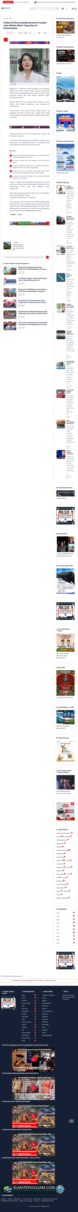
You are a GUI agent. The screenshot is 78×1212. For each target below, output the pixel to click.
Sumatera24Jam (36, 1206)
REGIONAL (59, 881)
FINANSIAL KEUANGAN (63, 833)
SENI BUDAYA (60, 888)
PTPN (68, 874)
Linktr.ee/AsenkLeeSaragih (25, 1201)
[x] (6, 48)
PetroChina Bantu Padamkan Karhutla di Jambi (37, 2)
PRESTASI (59, 871)
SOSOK (58, 891)
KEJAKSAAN (60, 843)
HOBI (29, 1006)
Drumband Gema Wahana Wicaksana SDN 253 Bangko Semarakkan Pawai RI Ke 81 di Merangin (31, 177)
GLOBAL (58, 836)
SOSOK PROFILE (29, 1038)
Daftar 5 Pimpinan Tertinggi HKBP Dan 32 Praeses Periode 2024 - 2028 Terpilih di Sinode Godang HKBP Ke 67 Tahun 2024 (70, 452)
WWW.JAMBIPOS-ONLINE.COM (49, 1199)
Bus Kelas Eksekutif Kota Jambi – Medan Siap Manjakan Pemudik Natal (70, 218)
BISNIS (29, 998)
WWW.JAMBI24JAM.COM (47, 1201)
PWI (57, 877)
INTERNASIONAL (61, 840)
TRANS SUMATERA (62, 898)
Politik (10, 18)
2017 (65, 943)
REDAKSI (10, 1199)
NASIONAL (13, 214)
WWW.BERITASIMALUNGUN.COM (9, 1201)
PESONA (29, 1024)
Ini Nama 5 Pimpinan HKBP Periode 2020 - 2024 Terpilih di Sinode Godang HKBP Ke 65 (70, 332)
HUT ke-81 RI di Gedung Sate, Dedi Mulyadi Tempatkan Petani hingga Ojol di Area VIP (32, 323)
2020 (65, 933)
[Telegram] (6, 52)
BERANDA (3, 1199)
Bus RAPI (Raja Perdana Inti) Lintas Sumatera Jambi (70, 363)
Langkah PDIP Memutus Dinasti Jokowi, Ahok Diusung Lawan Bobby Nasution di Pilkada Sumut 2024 (70, 391)
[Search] (57, 8)
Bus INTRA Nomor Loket (69, 247)
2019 (65, 936)
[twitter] (71, 1126)
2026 (65, 913)
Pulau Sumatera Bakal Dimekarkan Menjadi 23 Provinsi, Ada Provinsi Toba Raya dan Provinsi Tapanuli (70, 275)
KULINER (29, 1014)
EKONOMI (29, 1000)
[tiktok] (73, 1126)
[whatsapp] (6, 56)
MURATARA (60, 857)
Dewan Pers (37, 1201)
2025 (65, 916)
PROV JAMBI (60, 874)
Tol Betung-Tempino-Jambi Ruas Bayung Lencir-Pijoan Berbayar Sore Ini (31, 161)
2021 (65, 929)
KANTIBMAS (29, 1011)
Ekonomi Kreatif (29, 1003)
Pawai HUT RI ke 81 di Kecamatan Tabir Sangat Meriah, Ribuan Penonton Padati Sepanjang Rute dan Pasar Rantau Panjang (31, 172)
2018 (65, 939)
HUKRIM (67, 836)
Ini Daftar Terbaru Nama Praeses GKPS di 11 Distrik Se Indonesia (70, 306)
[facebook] (6, 44)
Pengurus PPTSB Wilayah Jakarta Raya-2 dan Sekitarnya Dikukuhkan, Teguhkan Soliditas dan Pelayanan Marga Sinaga (31, 166)
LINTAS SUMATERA (62, 850)
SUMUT (66, 891)
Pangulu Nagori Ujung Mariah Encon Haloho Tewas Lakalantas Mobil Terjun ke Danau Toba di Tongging (70, 187)
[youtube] (75, 1126)
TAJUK (58, 895)
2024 (65, 919)
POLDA (68, 867)
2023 (65, 923)
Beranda (5, 18)
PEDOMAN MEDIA (27, 1199)
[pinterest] (6, 60)
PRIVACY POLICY (17, 1199)
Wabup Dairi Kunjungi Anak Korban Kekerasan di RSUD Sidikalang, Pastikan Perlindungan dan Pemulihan (31, 156)
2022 (65, 926)
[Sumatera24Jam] (6, 8)
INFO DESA (29, 1008)
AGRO (29, 995)
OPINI (68, 860)
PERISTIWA (59, 867)
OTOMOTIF (59, 864)
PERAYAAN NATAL (29, 1022)
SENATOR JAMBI (61, 884)
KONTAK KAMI (36, 1199)
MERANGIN (59, 854)
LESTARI (59, 847)
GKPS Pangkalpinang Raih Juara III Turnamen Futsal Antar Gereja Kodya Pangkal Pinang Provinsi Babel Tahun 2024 (70, 422)
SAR (29, 1030)
